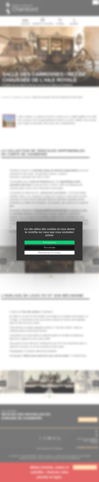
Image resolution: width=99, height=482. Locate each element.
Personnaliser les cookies (49, 253)
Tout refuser (49, 247)
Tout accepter (49, 242)
